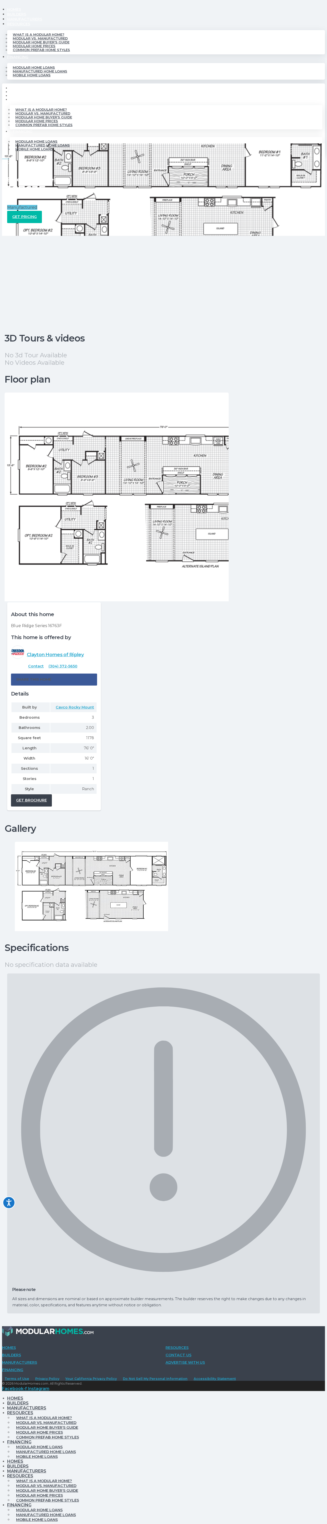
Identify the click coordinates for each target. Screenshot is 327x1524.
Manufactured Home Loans (40, 71)
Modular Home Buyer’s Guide (41, 42)
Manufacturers (24, 19)
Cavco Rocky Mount (75, 707)
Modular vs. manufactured (40, 38)
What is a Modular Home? (38, 34)
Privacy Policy (47, 1379)
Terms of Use (17, 1379)
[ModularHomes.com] (48, 1332)
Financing (17, 57)
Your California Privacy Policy (91, 1379)
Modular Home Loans (34, 67)
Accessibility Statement (215, 1379)
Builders (16, 14)
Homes (14, 9)
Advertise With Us (185, 1362)
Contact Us (178, 1355)
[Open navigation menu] (5, 160)
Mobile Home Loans (32, 75)
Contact (36, 666)
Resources (18, 24)
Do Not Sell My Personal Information (155, 1379)
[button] (54, 680)
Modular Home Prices (34, 46)
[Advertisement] (163, 274)
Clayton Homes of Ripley (55, 654)
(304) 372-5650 (63, 666)
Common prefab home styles (41, 50)
